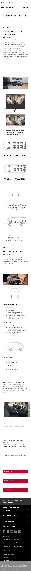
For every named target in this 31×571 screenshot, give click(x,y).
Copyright (6, 557)
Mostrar (25, 7)
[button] (29, 2)
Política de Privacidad (9, 551)
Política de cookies (8, 554)
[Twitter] (8, 531)
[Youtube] (12, 531)
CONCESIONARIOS (9, 490)
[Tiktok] (20, 531)
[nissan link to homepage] (6, 2)
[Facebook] (4, 531)
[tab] (15, 102)
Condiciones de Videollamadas (12, 546)
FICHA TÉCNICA (8, 480)
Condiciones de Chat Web (11, 543)
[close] (16, 562)
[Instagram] (16, 531)
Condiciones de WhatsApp (11, 539)
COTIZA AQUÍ (8, 471)
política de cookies (8, 567)
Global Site (6, 536)
